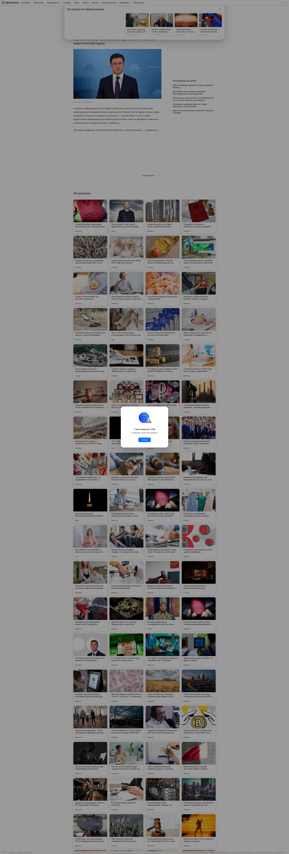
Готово (144, 440)
